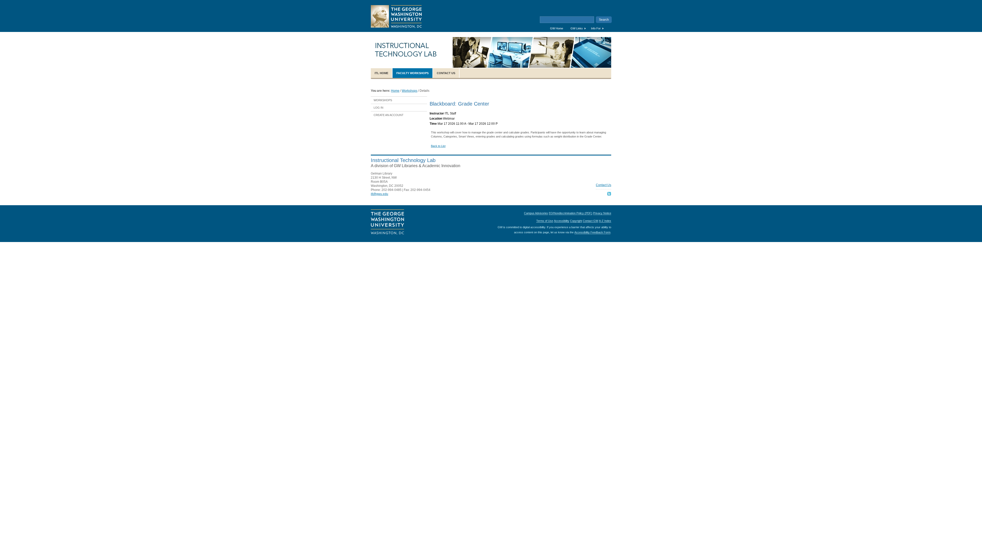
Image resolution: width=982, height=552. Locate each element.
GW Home (556, 28)
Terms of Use (544, 220)
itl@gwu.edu (379, 194)
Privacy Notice (602, 213)
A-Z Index (605, 220)
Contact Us (446, 73)
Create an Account (389, 115)
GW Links (577, 28)
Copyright (576, 220)
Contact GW (590, 220)
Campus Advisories (536, 213)
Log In (378, 107)
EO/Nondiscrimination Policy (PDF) (570, 213)
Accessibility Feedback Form (592, 232)
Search (604, 19)
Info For (596, 28)
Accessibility (561, 220)
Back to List (438, 145)
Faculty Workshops (412, 73)
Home (395, 91)
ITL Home (381, 73)
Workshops (409, 91)
